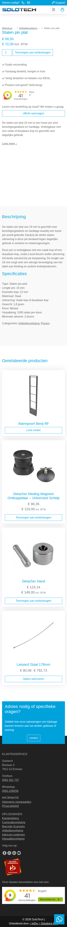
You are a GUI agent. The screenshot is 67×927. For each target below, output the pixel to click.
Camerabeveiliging (13, 822)
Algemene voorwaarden (16, 801)
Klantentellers (10, 818)
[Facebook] (4, 853)
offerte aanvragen (33, 113)
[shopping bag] (62, 9)
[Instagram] (9, 853)
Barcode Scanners (13, 826)
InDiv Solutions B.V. (43, 923)
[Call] (23, 3)
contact (33, 737)
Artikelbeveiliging (28, 28)
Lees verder (33, 430)
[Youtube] (18, 853)
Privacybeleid (10, 806)
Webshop (7, 28)
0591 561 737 (10, 780)
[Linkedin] (14, 853)
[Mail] (28, 3)
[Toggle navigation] (53, 9)
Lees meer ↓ (9, 143)
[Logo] (19, 9)
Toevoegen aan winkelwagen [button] (33, 517)
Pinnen (45, 323)
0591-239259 (10, 791)
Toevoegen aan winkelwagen (33, 52)
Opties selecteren (33, 678)
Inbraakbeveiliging (13, 838)
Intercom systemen (13, 834)
